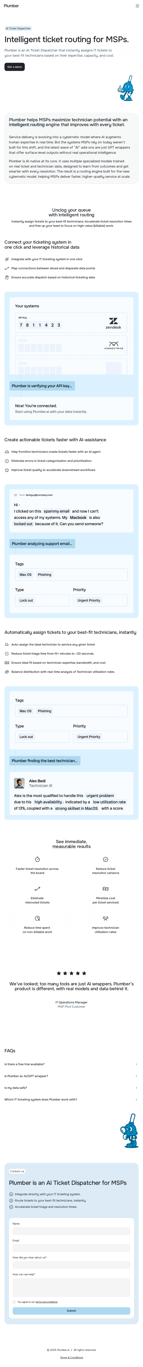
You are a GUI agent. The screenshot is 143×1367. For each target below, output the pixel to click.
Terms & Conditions (71, 1357)
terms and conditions (47, 1302)
